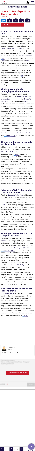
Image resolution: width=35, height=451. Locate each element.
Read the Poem (6, 25)
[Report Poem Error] (27, 20)
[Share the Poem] (21, 20)
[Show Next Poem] (21, 449)
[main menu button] (32, 2)
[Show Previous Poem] (11, 449)
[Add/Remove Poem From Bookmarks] (15, 20)
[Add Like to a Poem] (9, 20)
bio (2, 449)
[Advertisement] (17, 331)
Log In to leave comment (17, 373)
